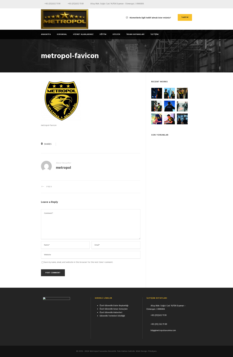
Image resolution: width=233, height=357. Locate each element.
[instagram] (191, 4)
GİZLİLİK (116, 34)
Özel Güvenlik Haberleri (111, 312)
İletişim (154, 34)
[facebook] (186, 4)
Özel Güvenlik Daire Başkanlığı (114, 305)
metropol (63, 168)
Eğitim (103, 34)
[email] (181, 4)
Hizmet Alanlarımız (83, 34)
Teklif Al (184, 17)
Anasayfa (46, 34)
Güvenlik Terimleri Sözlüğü (112, 316)
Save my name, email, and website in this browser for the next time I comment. (78, 262)
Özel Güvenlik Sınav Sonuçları (114, 309)
